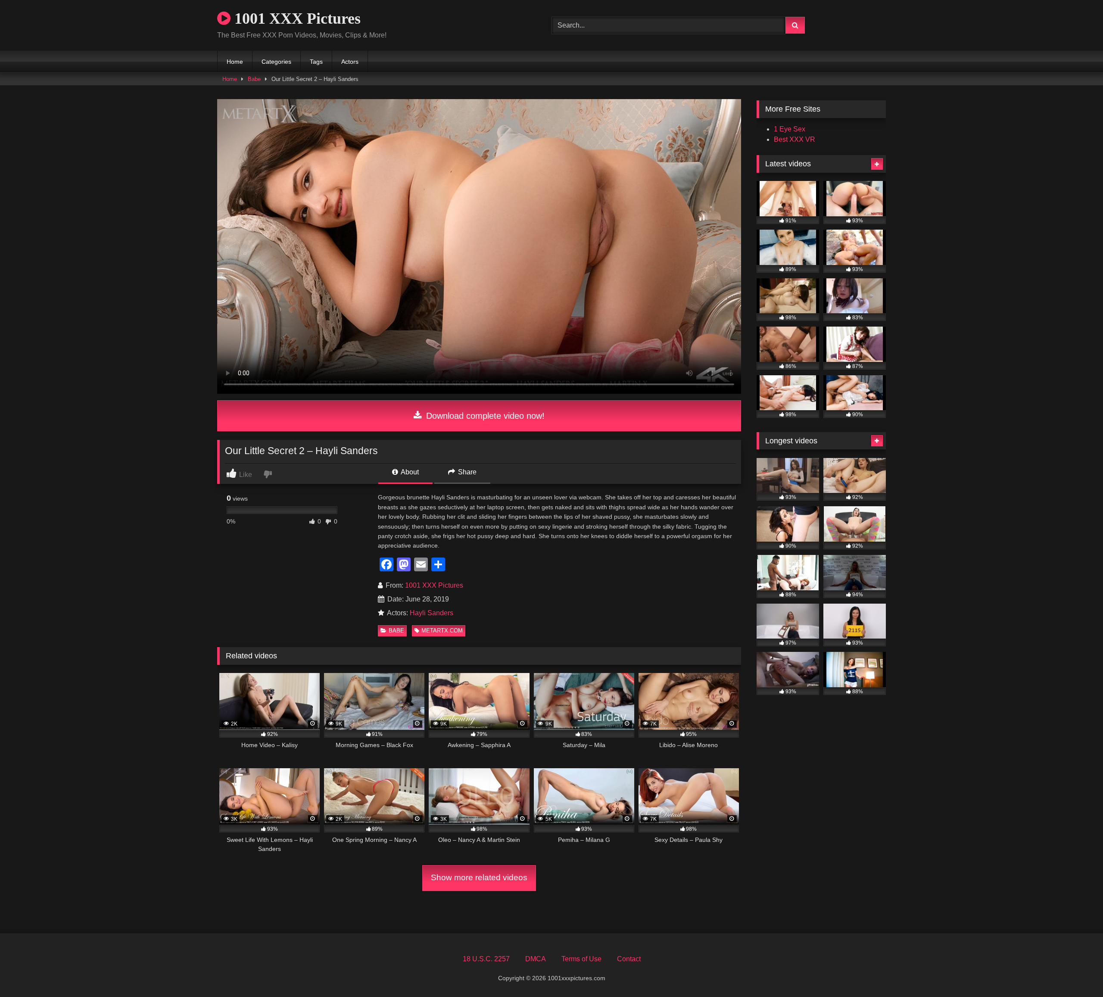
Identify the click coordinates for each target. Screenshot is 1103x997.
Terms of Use (581, 959)
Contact (629, 959)
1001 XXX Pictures (296, 18)
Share (466, 472)
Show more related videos (479, 877)
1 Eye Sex (789, 129)
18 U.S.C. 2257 (486, 959)
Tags (316, 61)
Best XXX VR (794, 139)
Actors (349, 61)
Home (235, 61)
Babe (254, 79)
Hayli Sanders (431, 613)
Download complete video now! (484, 416)
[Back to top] (1076, 971)
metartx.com (442, 630)
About (409, 472)
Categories (276, 61)
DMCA (535, 959)
